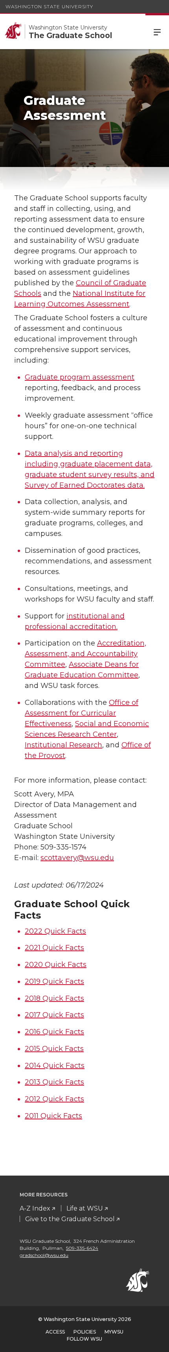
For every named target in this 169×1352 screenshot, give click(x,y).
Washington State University (49, 6)
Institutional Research (63, 745)
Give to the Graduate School (70, 1219)
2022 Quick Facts (55, 931)
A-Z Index (35, 1208)
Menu (157, 31)
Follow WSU (84, 1339)
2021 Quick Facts (54, 947)
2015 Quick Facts (54, 1048)
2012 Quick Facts (54, 1099)
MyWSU (114, 1332)
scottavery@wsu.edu (77, 857)
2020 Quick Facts (55, 964)
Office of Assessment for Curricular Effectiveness (81, 713)
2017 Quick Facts (54, 1015)
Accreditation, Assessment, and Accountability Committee (85, 654)
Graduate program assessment (79, 377)
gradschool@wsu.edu (44, 1255)
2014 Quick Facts (54, 1065)
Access (55, 1332)
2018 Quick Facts (54, 998)
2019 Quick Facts (54, 981)
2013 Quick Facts (54, 1082)
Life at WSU (84, 1208)
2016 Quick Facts (54, 1031)
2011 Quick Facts (53, 1116)
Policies (84, 1332)
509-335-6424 (82, 1248)
